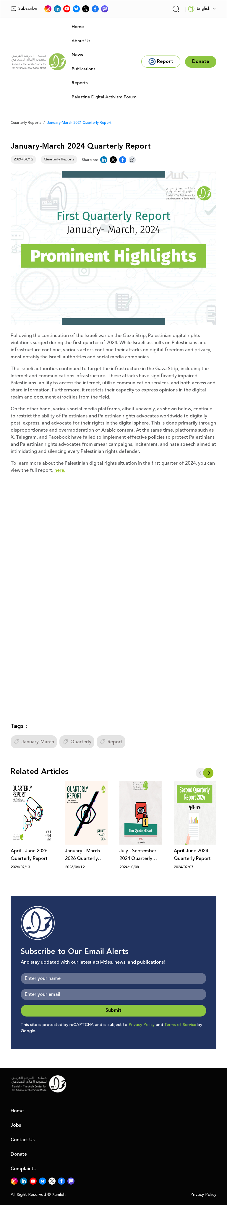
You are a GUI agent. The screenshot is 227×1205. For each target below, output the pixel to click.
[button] (208, 773)
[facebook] (95, 9)
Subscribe (27, 8)
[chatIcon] (104, 9)
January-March (38, 741)
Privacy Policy (142, 1025)
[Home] (39, 62)
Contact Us (23, 1139)
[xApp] (85, 9)
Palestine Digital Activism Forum (104, 97)
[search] (175, 8)
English (203, 8)
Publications (83, 69)
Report (115, 741)
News (77, 54)
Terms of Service (180, 1025)
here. (59, 470)
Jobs (16, 1125)
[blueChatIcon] (76, 9)
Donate (19, 1154)
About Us (81, 41)
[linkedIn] (57, 9)
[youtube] (66, 9)
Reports (80, 82)
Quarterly (80, 741)
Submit (113, 1010)
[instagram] (47, 9)
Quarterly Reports (26, 123)
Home (78, 26)
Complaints (23, 1168)
